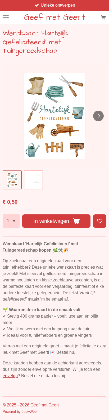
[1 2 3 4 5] (11, 221)
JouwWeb (29, 412)
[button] (12, 179)
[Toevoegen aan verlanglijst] (99, 221)
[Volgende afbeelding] (98, 116)
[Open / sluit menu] (6, 17)
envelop (10, 375)
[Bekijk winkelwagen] (103, 17)
